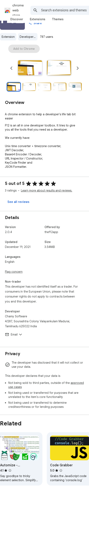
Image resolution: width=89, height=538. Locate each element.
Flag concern (14, 272)
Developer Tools (28, 37)
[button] (30, 68)
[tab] (16, 19)
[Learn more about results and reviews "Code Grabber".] (61, 470)
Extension (8, 37)
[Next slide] (77, 68)
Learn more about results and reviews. (46, 190)
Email (14, 334)
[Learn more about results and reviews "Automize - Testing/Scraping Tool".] (10, 470)
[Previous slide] (11, 68)
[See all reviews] (18, 202)
